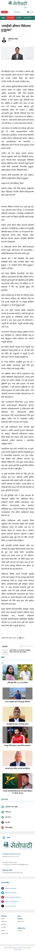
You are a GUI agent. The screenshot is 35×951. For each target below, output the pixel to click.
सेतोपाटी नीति (4, 934)
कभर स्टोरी (10, 18)
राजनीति (18, 18)
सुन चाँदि (3, 928)
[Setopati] (17, 845)
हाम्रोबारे (3, 931)
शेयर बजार (4, 925)
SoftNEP (19, 950)
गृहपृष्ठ (2, 919)
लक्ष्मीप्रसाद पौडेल (13, 39)
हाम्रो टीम (20, 931)
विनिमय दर (4, 922)
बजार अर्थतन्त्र (27, 18)
